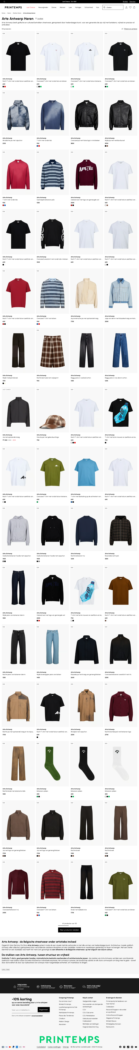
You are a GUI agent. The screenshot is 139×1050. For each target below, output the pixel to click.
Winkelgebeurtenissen (113, 1024)
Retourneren (68, 986)
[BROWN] (107, 146)
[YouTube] (136, 1047)
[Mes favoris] (130, 7)
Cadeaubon (110, 1007)
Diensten (133, 1)
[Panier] (134, 7)
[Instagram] (124, 1047)
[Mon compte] (126, 7)
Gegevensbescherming (90, 1027)
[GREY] (3, 561)
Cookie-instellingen (54, 1047)
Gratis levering (46, 986)
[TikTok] (128, 1047)
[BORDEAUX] (39, 146)
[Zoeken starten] (104, 7)
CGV (84, 1010)
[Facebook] (120, 1047)
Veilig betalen (22, 984)
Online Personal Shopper (114, 1015)
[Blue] (71, 502)
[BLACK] (3, 86)
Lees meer (6, 969)
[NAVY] (37, 146)
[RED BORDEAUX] (39, 324)
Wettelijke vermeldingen (91, 1024)
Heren (9, 13)
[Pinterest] (132, 1047)
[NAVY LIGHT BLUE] (37, 324)
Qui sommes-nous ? (65, 1001)
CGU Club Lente (88, 1013)
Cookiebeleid (41, 1047)
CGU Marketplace (89, 1016)
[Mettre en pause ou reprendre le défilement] (4, 1)
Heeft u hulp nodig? (93, 986)
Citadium (62, 1018)
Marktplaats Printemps (66, 1013)
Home (3, 13)
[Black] (105, 146)
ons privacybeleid (37, 1015)
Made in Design (64, 1021)
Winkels (125, 1)
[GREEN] (40, 86)
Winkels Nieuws (111, 1021)
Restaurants (110, 1027)
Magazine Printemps (113, 1018)
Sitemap (66, 1047)
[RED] (5, 86)
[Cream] (5, 383)
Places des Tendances (66, 1016)
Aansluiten (62, 1024)
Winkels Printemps (65, 1004)
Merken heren (17, 13)
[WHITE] (6, 86)
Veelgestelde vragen (90, 1001)
